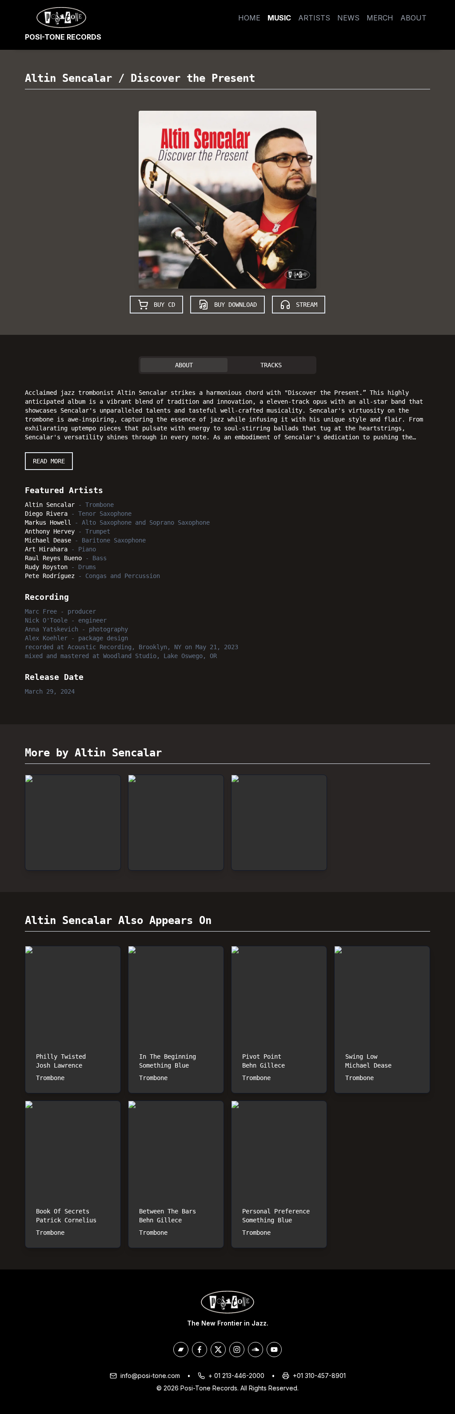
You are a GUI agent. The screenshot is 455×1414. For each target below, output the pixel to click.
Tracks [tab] (271, 365)
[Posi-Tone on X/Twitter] (218, 1349)
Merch (380, 17)
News (348, 17)
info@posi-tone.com (150, 1375)
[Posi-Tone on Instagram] (236, 1349)
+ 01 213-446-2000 (236, 1375)
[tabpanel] (227, 540)
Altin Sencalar (68, 78)
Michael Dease (48, 540)
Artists (314, 17)
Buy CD (164, 304)
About (413, 17)
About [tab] (184, 365)
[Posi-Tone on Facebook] (199, 1349)
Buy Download (235, 304)
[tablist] (227, 365)
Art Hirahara (46, 549)
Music (279, 17)
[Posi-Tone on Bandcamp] (180, 1349)
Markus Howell (48, 522)
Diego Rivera (46, 513)
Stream (306, 304)
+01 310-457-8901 (319, 1375)
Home (249, 17)
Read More (49, 461)
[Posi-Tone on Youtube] (274, 1349)
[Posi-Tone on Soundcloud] (255, 1349)
